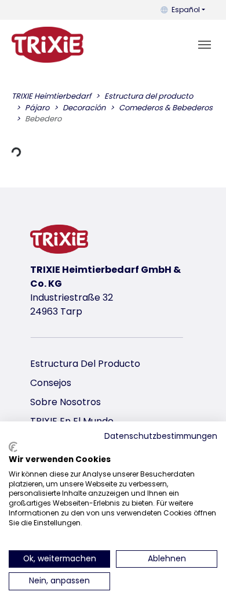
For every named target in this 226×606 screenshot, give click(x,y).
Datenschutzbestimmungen (160, 436)
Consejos (50, 382)
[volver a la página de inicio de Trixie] (47, 45)
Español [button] (186, 10)
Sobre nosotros (65, 402)
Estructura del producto (85, 363)
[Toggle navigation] (204, 45)
